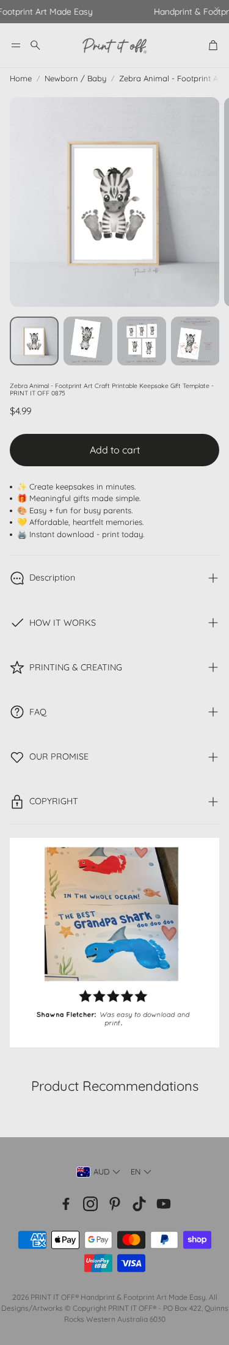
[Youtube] (163, 1204)
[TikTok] (139, 1204)
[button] (16, 45)
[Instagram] (90, 1204)
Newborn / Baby (75, 78)
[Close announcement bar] (217, 9)
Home (21, 78)
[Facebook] (66, 1204)
